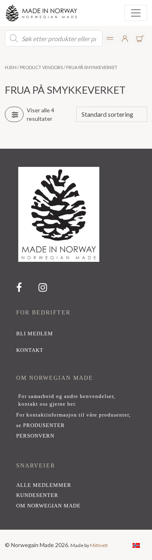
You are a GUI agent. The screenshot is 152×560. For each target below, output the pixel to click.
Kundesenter (37, 495)
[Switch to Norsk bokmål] (136, 544)
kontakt (29, 350)
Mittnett (99, 545)
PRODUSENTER (44, 425)
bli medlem (34, 334)
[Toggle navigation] (135, 13)
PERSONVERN (35, 436)
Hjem (11, 67)
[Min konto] (110, 38)
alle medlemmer (43, 485)
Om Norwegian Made (48, 506)
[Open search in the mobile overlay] (54, 38)
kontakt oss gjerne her (46, 404)
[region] (76, 339)
